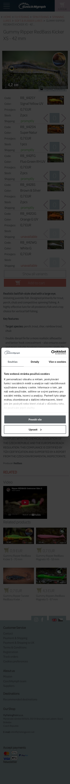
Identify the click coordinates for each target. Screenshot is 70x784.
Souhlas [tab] (13, 361)
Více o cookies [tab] (57, 361)
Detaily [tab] (35, 361)
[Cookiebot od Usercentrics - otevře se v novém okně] (51, 352)
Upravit (33, 429)
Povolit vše (35, 419)
